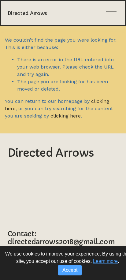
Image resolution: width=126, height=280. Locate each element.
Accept (69, 270)
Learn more (105, 261)
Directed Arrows (27, 13)
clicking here (65, 116)
